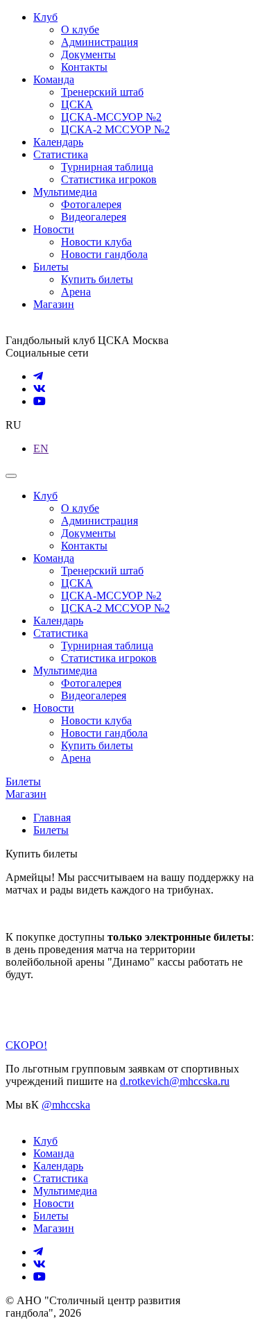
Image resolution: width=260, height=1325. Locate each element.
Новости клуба (96, 242)
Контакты (84, 67)
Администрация (99, 42)
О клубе (80, 29)
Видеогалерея (93, 217)
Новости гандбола (104, 254)
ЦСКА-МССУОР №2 (111, 117)
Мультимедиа (65, 192)
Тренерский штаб (102, 92)
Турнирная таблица (107, 167)
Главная (52, 817)
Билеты (51, 267)
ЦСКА (77, 104)
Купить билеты (97, 279)
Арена (76, 292)
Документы (88, 54)
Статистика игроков (109, 179)
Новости (53, 229)
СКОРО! (26, 1045)
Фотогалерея (91, 204)
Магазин (53, 304)
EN (41, 448)
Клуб (45, 17)
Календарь (58, 142)
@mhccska (66, 1105)
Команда (53, 79)
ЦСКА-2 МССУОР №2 (115, 129)
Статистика (60, 154)
